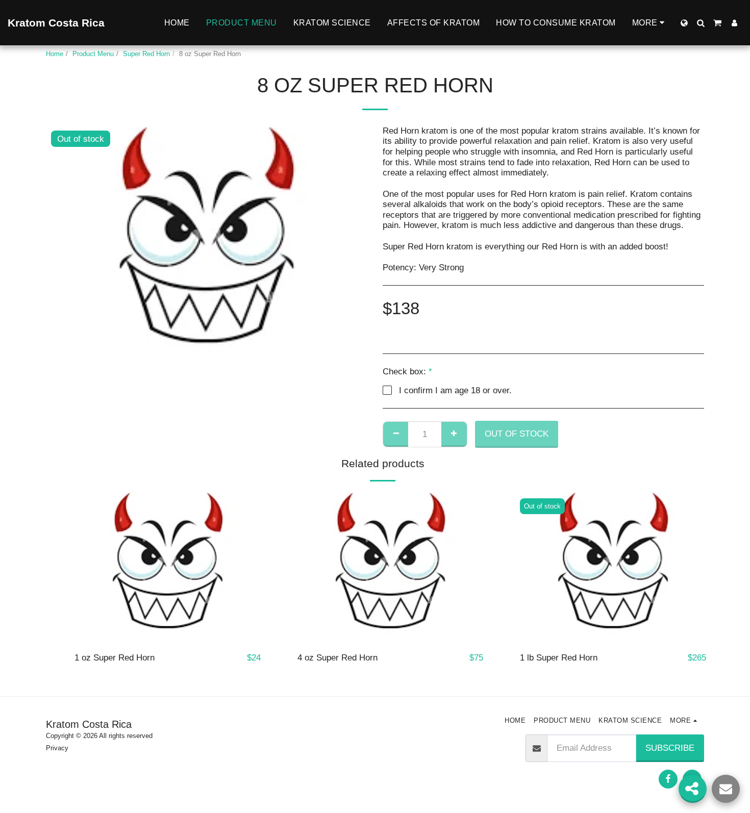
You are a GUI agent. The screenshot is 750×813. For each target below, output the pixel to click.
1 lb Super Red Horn (558, 657)
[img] (167, 567)
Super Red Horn (146, 54)
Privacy (57, 748)
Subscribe (669, 747)
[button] (700, 23)
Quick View (167, 639)
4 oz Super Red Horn (337, 657)
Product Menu (93, 54)
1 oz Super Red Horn (114, 657)
